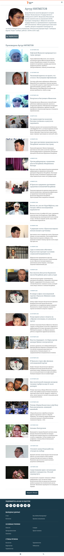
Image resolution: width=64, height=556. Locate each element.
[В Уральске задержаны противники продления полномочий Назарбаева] (17, 187)
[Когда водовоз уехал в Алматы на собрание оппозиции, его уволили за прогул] (17, 319)
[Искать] (43, 554)
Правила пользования (39, 518)
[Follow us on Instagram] (10, 505)
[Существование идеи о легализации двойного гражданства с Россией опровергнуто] (17, 472)
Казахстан (8, 542)
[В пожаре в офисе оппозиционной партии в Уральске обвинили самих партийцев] (17, 296)
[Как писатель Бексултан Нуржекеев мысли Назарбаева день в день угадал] (17, 275)
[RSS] (28, 505)
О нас (7, 515)
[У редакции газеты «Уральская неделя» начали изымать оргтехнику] (17, 231)
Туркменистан (37, 542)
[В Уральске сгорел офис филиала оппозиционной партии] (17, 363)
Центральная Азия (11, 530)
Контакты (8, 518)
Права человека (37, 530)
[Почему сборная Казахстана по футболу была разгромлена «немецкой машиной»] (17, 407)
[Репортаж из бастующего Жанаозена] (17, 101)
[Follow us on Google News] (25, 505)
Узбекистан (36, 545)
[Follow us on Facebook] (14, 505)
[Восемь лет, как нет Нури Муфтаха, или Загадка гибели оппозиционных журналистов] (17, 208)
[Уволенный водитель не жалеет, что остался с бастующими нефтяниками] (17, 78)
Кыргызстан (9, 545)
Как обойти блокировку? (39, 515)
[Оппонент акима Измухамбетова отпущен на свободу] (17, 451)
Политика (8, 533)
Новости (8, 527)
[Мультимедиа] (20, 554)
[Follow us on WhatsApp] (21, 505)
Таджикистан (9, 548)
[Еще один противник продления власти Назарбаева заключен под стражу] (17, 144)
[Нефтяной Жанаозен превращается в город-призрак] (17, 55)
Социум (35, 527)
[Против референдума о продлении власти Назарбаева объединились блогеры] (17, 164)
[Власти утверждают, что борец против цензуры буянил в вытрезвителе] (17, 342)
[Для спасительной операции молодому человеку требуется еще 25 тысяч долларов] (17, 384)
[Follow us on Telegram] (17, 505)
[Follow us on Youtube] (7, 505)
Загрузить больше (32, 493)
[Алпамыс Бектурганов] (17, 430)
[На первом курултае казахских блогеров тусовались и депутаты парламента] (17, 121)
